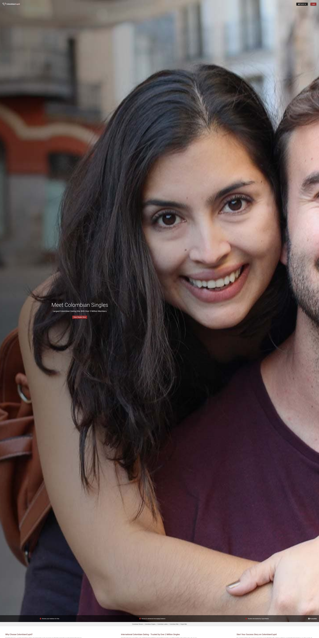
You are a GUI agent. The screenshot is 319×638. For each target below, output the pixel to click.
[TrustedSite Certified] (313, 619)
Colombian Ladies (162, 624)
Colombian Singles (150, 624)
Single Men (183, 624)
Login (313, 4)
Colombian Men (174, 624)
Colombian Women (137, 624)
